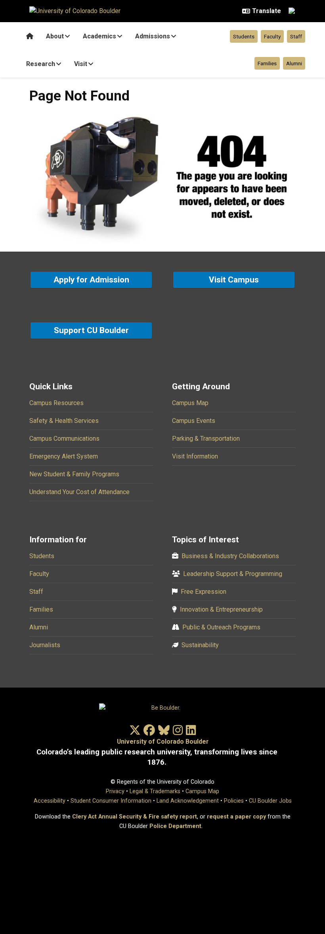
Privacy (115, 791)
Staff (296, 36)
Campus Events (193, 420)
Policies (234, 801)
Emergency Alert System (63, 456)
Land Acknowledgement (188, 801)
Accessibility (49, 801)
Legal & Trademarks (155, 791)
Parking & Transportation (206, 438)
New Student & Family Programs (74, 474)
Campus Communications (64, 438)
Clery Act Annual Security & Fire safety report (134, 816)
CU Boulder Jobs (270, 801)
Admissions (152, 36)
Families (267, 63)
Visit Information (195, 456)
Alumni (294, 63)
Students (243, 36)
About (55, 36)
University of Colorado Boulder (162, 741)
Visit (80, 64)
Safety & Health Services (64, 420)
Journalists (44, 645)
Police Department (175, 826)
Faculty (272, 36)
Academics (99, 36)
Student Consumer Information (111, 801)
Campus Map (190, 403)
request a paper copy (236, 816)
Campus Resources (56, 403)
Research (40, 64)
